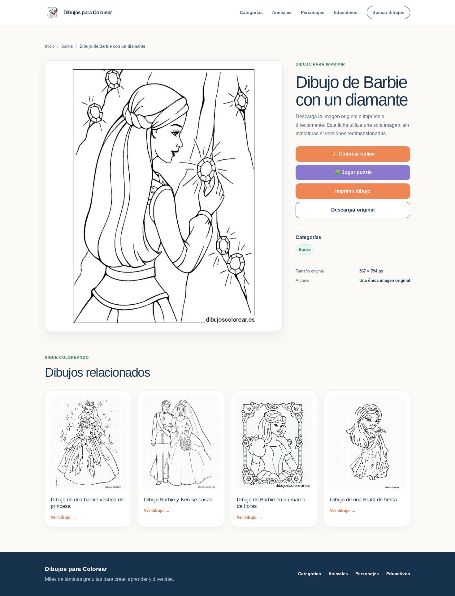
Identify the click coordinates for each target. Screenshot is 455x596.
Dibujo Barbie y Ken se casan (178, 500)
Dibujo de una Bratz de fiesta (363, 500)
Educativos (346, 12)
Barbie (67, 46)
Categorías (251, 12)
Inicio (49, 46)
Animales (282, 12)
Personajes (312, 12)
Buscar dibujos (388, 12)
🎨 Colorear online (353, 154)
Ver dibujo (63, 517)
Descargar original (353, 209)
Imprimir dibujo (352, 191)
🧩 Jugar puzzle (353, 172)
